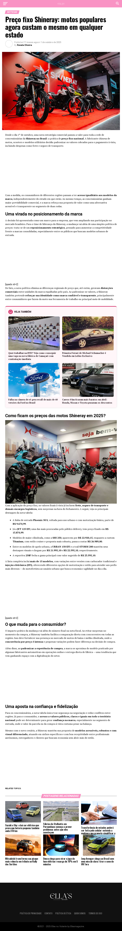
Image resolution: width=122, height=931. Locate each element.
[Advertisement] (61, 171)
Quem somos (80, 913)
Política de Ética (63, 913)
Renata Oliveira (24, 45)
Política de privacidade (31, 913)
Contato (48, 913)
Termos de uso (95, 913)
